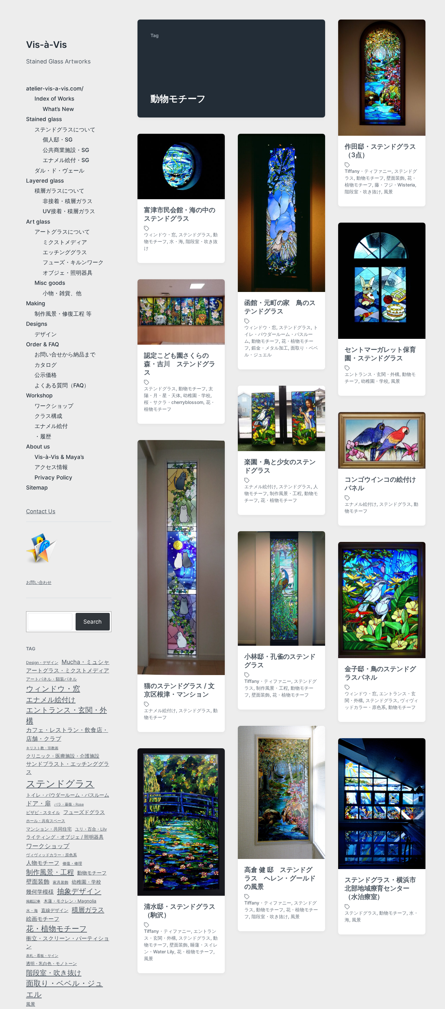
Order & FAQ (42, 344)
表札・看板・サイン (42, 956)
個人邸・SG (58, 139)
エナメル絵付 (51, 426)
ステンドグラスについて (65, 129)
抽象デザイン (79, 891)
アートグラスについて (62, 231)
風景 (30, 1004)
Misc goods (50, 283)
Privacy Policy (53, 477)
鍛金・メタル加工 (269, 348)
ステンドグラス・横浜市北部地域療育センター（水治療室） (380, 888)
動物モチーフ (92, 873)
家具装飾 (60, 882)
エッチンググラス (65, 252)
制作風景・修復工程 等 (63, 314)
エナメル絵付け (51, 699)
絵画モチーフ (42, 919)
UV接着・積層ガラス (69, 211)
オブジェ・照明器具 (68, 273)
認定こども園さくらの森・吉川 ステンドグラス (179, 364)
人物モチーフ (42, 863)
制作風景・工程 (50, 872)
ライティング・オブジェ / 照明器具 (65, 837)
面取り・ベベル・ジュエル (64, 989)
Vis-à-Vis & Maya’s (59, 457)
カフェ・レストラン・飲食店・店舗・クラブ (67, 734)
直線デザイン (54, 910)
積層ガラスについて (59, 190)
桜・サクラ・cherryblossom (173, 402)
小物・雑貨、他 (62, 293)
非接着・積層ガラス (68, 201)
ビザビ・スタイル (43, 812)
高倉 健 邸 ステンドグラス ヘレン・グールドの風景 (280, 878)
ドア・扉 (38, 803)
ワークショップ (54, 406)
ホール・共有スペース (45, 821)
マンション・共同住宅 (49, 829)
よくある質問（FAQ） (62, 385)
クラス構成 (48, 416)
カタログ (46, 365)
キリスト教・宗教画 (42, 748)
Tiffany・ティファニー (368, 171)
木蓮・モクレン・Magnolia (70, 901)
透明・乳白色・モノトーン (51, 963)
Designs (36, 324)
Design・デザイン (42, 662)
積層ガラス (88, 910)
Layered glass (45, 180)
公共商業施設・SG (66, 150)
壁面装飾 (38, 881)
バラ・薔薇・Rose (69, 804)
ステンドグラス (60, 783)
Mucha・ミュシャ (85, 661)
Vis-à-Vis (46, 44)
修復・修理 (72, 863)
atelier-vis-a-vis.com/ (54, 88)
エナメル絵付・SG (66, 160)
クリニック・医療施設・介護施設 (62, 756)
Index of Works (54, 98)
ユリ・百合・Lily (91, 829)
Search (92, 621)
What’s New (58, 109)
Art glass (38, 221)
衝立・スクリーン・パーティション (67, 942)
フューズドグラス (84, 812)
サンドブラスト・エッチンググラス (67, 768)
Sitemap (37, 487)
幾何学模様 (40, 891)
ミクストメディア (65, 242)
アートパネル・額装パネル (51, 679)
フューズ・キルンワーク (73, 262)
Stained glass (44, 119)
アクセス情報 (51, 467)
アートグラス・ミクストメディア (67, 670)
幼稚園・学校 (86, 882)
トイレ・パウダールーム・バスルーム (67, 795)
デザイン (46, 334)
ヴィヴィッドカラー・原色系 (51, 854)
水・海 (32, 910)
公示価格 (46, 375)
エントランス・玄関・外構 (66, 715)
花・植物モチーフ (56, 928)
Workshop (39, 395)
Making (35, 303)
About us (38, 446)
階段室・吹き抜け (53, 973)
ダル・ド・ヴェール (59, 170)
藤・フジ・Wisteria (395, 184)
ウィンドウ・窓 (53, 688)
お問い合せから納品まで (65, 354)
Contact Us (40, 511)
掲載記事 (33, 901)
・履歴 (43, 436)
